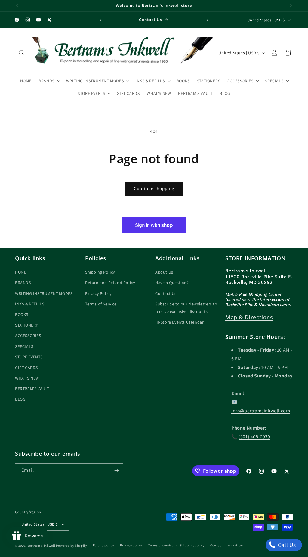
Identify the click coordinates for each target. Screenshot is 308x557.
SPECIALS (24, 346)
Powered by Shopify (71, 545)
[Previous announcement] (17, 5)
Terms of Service (101, 304)
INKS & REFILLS (29, 304)
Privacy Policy (98, 293)
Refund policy (103, 545)
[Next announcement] (290, 5)
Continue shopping (154, 188)
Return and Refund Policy (110, 282)
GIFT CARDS (26, 367)
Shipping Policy (100, 272)
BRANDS (23, 282)
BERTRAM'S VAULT (32, 388)
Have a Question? (172, 282)
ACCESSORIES (28, 335)
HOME (20, 272)
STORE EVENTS (28, 357)
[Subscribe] (116, 470)
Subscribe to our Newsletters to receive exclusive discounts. (186, 307)
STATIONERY (26, 325)
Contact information (226, 545)
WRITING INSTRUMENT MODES (43, 293)
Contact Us (166, 293)
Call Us (286, 545)
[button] (21, 52)
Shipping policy (192, 545)
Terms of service (161, 545)
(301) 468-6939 (254, 436)
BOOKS (21, 314)
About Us (164, 272)
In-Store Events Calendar (179, 322)
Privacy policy (131, 545)
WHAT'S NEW (27, 378)
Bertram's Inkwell (41, 545)
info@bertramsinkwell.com (260, 411)
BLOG (20, 399)
